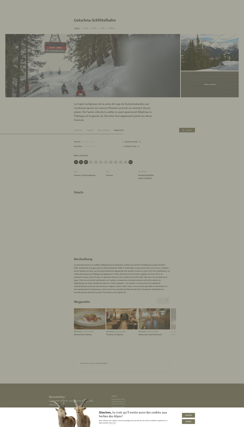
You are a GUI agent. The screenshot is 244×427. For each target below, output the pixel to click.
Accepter (188, 415)
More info (112, 423)
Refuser (188, 421)
